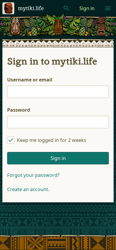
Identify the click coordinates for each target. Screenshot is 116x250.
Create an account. (28, 189)
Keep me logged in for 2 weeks (51, 140)
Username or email (29, 79)
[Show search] (66, 8)
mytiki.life (31, 8)
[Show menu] (108, 8)
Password (18, 110)
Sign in (87, 8)
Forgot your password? (33, 175)
